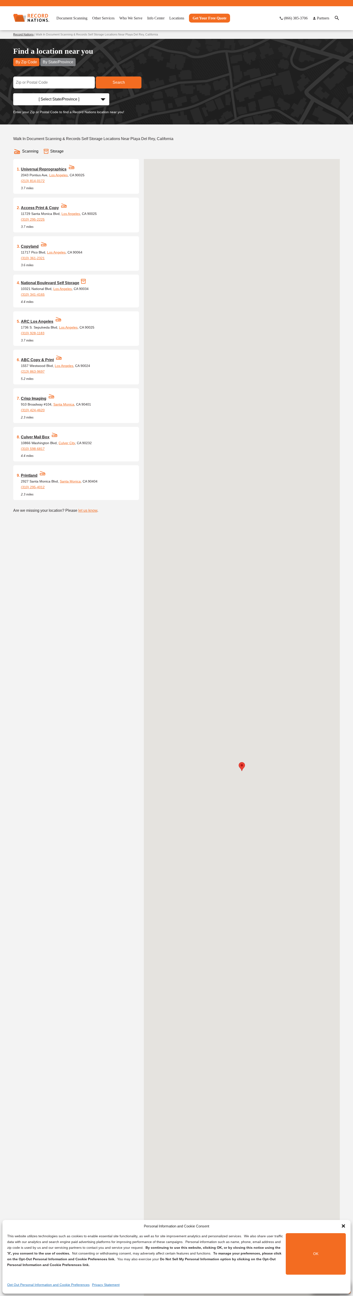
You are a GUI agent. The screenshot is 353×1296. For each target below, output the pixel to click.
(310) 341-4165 (33, 294)
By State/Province (58, 62)
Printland (29, 475)
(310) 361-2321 (33, 258)
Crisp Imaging (33, 398)
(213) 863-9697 (33, 371)
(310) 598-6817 (33, 449)
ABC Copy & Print (37, 360)
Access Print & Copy (40, 208)
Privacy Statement (106, 1285)
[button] (343, 1226)
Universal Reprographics (44, 169)
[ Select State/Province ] (59, 99)
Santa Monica (63, 404)
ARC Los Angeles (37, 321)
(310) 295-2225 (33, 219)
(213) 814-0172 (33, 181)
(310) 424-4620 (33, 410)
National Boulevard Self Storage (50, 283)
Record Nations (23, 34)
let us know (87, 510)
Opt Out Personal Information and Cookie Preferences (48, 1285)
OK (315, 1254)
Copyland (30, 246)
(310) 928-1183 (32, 333)
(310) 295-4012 (33, 487)
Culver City (67, 443)
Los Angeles (58, 175)
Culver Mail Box (35, 437)
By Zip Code (26, 62)
